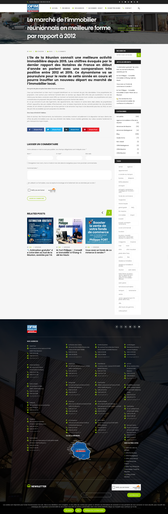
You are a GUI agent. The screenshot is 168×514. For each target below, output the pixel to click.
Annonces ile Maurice (128, 126)
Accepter (69, 510)
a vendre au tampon (126, 174)
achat (121, 167)
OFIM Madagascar (128, 145)
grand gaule (123, 207)
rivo (30, 51)
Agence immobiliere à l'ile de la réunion (128, 121)
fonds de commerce (126, 196)
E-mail (59, 154)
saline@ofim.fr (34, 377)
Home (130, 26)
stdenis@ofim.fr (132, 418)
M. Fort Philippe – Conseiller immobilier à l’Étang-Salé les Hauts (69, 252)
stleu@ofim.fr (73, 414)
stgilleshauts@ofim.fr (133, 399)
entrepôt (122, 186)
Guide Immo (128, 138)
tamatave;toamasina (126, 287)
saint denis (132, 270)
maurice (133, 242)
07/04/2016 (40, 51)
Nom (29, 154)
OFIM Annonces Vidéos (130, 462)
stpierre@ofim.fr (103, 432)
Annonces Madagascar (128, 130)
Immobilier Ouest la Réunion (131, 470)
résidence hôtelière (125, 261)
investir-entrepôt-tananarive (125, 223)
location (121, 232)
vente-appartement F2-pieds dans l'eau (127, 298)
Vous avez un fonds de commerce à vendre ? (98, 251)
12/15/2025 (38, 247)
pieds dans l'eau (124, 253)
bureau (121, 178)
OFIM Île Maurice (131, 453)
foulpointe (122, 200)
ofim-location (131, 249)
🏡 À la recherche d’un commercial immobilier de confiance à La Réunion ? (126, 101)
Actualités (128, 116)
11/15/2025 (67, 247)
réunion (121, 270)
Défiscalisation (124, 182)
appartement (123, 171)
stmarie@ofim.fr (35, 450)
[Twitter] (122, 2)
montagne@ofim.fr (133, 357)
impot (132, 215)
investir (121, 219)
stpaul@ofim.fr (34, 358)
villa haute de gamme (126, 307)
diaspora (131, 178)
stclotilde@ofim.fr (103, 414)
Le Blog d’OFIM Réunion (129, 476)
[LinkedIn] (128, 2)
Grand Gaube (123, 204)
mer (120, 246)
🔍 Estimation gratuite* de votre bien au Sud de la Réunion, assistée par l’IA (40, 252)
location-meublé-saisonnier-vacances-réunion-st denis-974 (126, 236)
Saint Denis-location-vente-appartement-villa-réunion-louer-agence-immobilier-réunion (126, 276)
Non (78, 510)
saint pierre (122, 283)
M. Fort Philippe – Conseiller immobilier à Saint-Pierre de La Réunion (127, 92)
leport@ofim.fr (131, 378)
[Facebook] (119, 2)
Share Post (38, 129)
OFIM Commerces (132, 458)
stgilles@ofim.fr (131, 440)
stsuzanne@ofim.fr (103, 357)
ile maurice (122, 211)
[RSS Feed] (134, 2)
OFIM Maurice (128, 149)
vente (121, 294)
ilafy (132, 207)
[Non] (166, 508)
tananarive (132, 290)
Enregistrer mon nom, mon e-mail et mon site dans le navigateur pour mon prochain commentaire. (63, 163)
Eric (30, 247)
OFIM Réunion (128, 153)
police (121, 257)
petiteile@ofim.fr (35, 412)
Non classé (128, 142)
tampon (121, 290)
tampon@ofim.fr (35, 431)
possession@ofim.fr (75, 432)
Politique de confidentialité (94, 510)
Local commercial (125, 228)
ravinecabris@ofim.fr (75, 357)
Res (128, 257)
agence (130, 167)
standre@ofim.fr (103, 395)
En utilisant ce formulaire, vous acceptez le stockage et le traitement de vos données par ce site (61, 183)
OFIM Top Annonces (132, 466)
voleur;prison (123, 311)
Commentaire (32, 168)
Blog (136, 26)
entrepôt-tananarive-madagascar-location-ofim (126, 191)
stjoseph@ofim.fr (35, 396)
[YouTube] (125, 2)
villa (120, 303)
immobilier (122, 215)
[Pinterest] (137, 2)
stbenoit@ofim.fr (103, 376)
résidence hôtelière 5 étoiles (126, 265)
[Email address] (131, 2)
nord (127, 246)
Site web (88, 154)
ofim (120, 249)
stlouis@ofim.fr (73, 376)
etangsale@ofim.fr (74, 395)
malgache (122, 242)
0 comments (62, 51)
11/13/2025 (96, 247)
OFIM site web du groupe (130, 449)
